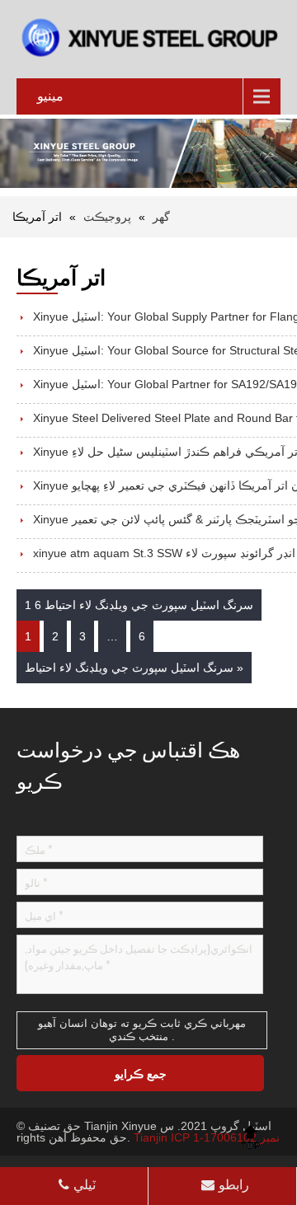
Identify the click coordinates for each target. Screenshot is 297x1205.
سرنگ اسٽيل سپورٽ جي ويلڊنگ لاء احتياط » (134, 667)
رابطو (234, 1185)
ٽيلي (84, 1185)
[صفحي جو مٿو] (250, 1136)
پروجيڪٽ (107, 216)
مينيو (50, 96)
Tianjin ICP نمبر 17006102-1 (207, 1137)
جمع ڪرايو (141, 1072)
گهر (161, 216)
